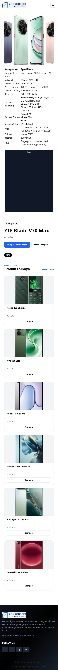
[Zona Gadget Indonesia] (14, 5)
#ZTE (8, 255)
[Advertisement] (29, 183)
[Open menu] (53, 5)
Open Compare (41, 244)
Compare (29, 321)
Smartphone (11, 223)
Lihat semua (48, 269)
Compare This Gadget (17, 244)
